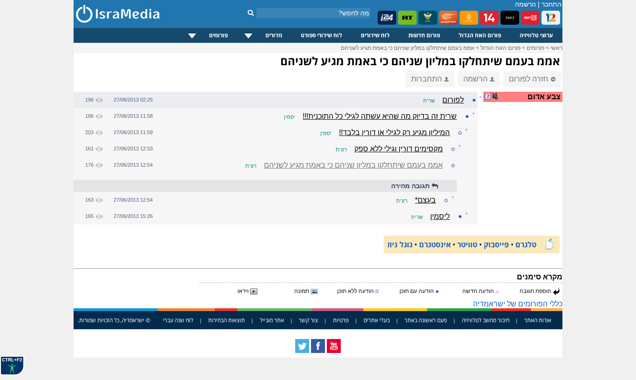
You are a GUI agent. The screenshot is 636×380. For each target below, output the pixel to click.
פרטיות (341, 320)
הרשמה (525, 4)
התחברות (426, 79)
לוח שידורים (375, 35)
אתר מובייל (272, 320)
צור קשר (308, 320)
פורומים (218, 35)
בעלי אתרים (377, 320)
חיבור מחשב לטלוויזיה (485, 320)
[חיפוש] (251, 12)
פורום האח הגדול (480, 35)
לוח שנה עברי (178, 320)
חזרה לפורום (528, 79)
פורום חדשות (424, 35)
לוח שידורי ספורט (321, 35)
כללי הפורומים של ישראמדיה (517, 304)
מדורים (273, 35)
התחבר (551, 4)
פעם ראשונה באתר (426, 320)
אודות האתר (537, 320)
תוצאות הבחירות (226, 320)
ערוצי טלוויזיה (536, 35)
